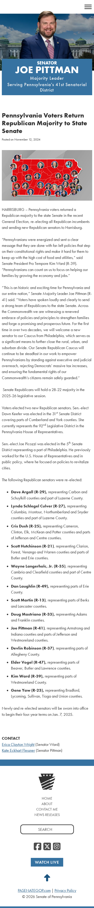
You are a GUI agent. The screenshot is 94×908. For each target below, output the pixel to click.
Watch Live (47, 862)
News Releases (47, 814)
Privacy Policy (65, 890)
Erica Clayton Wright (18, 744)
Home (47, 798)
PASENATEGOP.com (34, 890)
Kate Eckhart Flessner (18, 750)
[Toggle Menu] (88, 7)
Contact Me (47, 809)
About (47, 803)
